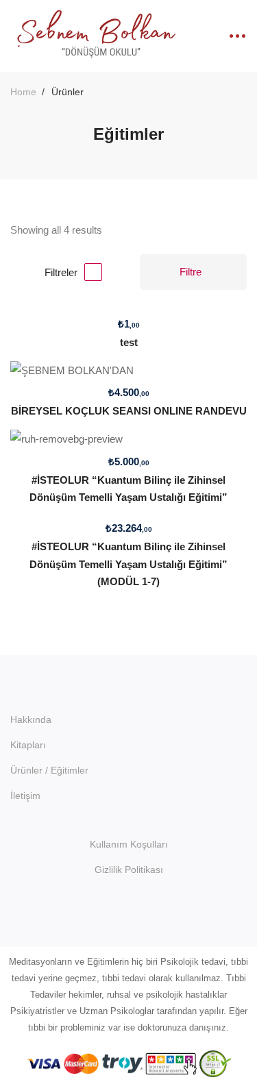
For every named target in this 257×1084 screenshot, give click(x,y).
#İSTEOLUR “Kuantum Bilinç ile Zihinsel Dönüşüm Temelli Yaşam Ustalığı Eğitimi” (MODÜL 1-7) (128, 564)
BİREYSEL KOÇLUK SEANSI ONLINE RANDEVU (129, 411)
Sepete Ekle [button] (129, 311)
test (129, 342)
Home (23, 91)
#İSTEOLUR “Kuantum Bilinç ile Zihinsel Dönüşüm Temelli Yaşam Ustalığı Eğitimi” (128, 488)
